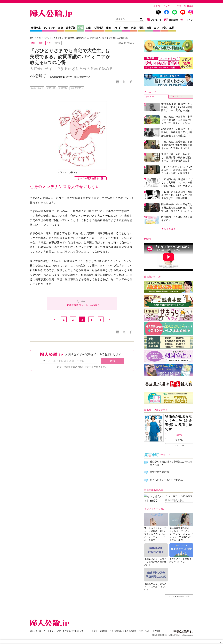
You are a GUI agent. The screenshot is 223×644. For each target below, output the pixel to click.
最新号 (156, 6)
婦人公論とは (35, 631)
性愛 (141, 27)
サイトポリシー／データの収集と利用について (63, 631)
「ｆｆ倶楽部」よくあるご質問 (123, 631)
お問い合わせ (144, 631)
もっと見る (170, 228)
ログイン (188, 19)
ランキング (50, 27)
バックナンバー (179, 445)
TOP (32, 38)
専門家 (57, 43)
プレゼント (156, 19)
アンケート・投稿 (172, 6)
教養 (149, 27)
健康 (126, 27)
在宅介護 (51, 88)
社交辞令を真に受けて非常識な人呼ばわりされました (171, 463)
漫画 (108, 27)
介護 (80, 27)
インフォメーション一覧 (179, 596)
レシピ (117, 27)
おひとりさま (37, 88)
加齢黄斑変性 (77, 88)
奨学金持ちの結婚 (159, 472)
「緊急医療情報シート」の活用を (82, 305)
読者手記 (70, 27)
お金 (88, 27)
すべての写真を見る (88, 178)
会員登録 (173, 19)
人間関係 (98, 27)
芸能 (60, 27)
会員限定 (36, 27)
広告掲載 (156, 631)
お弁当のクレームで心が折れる (166, 480)
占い (156, 27)
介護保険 (63, 88)
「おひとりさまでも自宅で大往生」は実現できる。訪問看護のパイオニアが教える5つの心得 (85, 38)
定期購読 (188, 6)
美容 (133, 27)
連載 (171, 27)
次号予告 (179, 440)
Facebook (131, 82)
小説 (164, 27)
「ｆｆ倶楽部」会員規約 (96, 631)
